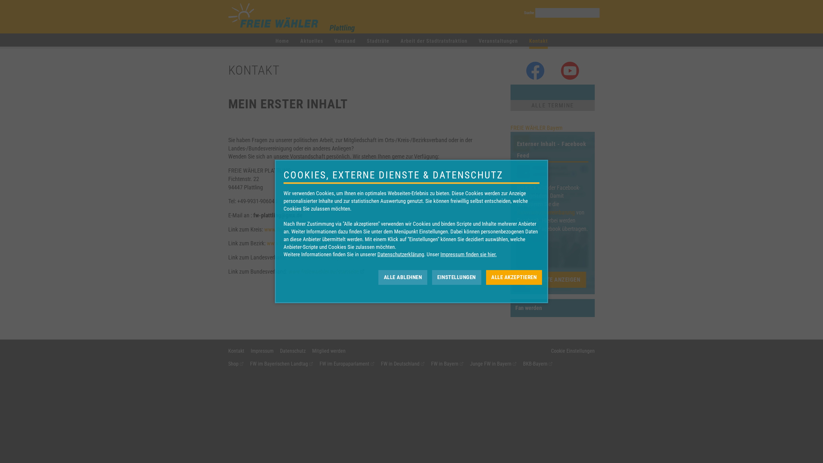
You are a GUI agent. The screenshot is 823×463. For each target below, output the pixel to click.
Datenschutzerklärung (400, 254)
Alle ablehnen (403, 277)
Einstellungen (456, 277)
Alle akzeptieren (514, 277)
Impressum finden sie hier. (468, 254)
